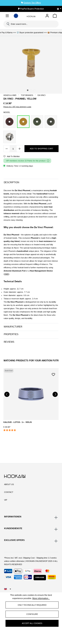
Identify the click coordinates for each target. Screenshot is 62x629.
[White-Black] (9, 137)
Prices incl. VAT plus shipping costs (17, 107)
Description (11, 182)
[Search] (7, 24)
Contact (8, 492)
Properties (11, 334)
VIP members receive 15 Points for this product (25, 161)
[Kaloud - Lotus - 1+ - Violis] (31, 394)
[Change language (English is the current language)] (60, 9)
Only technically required (32, 605)
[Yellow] (23, 121)
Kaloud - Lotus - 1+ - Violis (17, 422)
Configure (32, 614)
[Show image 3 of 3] (34, 90)
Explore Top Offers (32, 3)
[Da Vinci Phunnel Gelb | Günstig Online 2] (31, 63)
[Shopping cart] (55, 16)
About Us (9, 484)
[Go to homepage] (31, 16)
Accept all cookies (32, 623)
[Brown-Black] (9, 121)
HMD (6, 274)
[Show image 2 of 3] (31, 90)
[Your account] (47, 16)
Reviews (9, 342)
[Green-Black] (51, 121)
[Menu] (7, 16)
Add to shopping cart (41, 149)
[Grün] (37, 121)
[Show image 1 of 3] (28, 90)
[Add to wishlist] (53, 374)
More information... (41, 598)
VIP (5, 500)
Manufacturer (13, 326)
